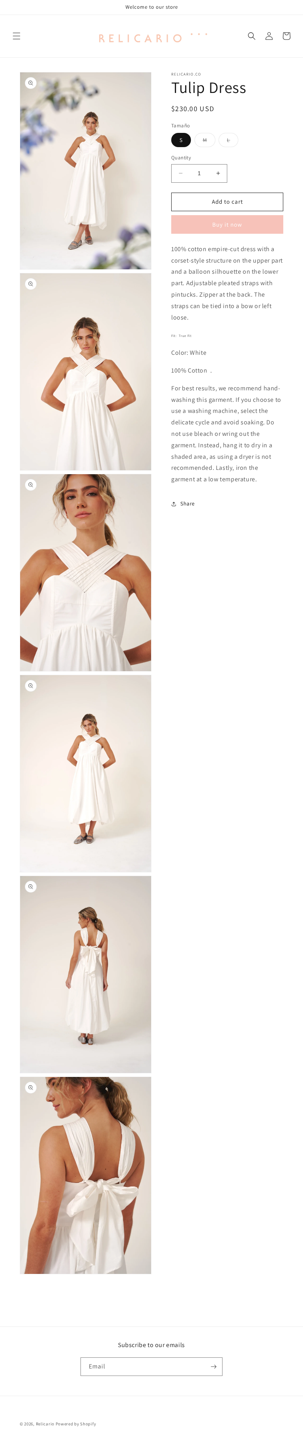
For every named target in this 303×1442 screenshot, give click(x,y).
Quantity (181, 157)
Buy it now (227, 224)
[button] (16, 36)
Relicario (45, 1424)
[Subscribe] (213, 1366)
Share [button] (187, 503)
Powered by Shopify (76, 1424)
